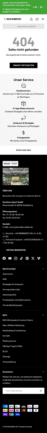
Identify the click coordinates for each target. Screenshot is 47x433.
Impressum (8, 274)
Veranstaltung (9, 361)
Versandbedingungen (12, 305)
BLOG (5, 351)
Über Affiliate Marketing (13, 325)
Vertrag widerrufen (16, 250)
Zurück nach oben (23, 150)
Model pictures (9, 341)
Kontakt (6, 335)
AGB (5, 279)
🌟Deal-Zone (11, 65)
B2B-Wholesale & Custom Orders (18, 320)
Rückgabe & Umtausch (13, 284)
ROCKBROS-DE (13, 427)
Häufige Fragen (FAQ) (12, 346)
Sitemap (6, 356)
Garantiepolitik (9, 294)
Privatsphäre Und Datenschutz (16, 300)
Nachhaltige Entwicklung (14, 330)
